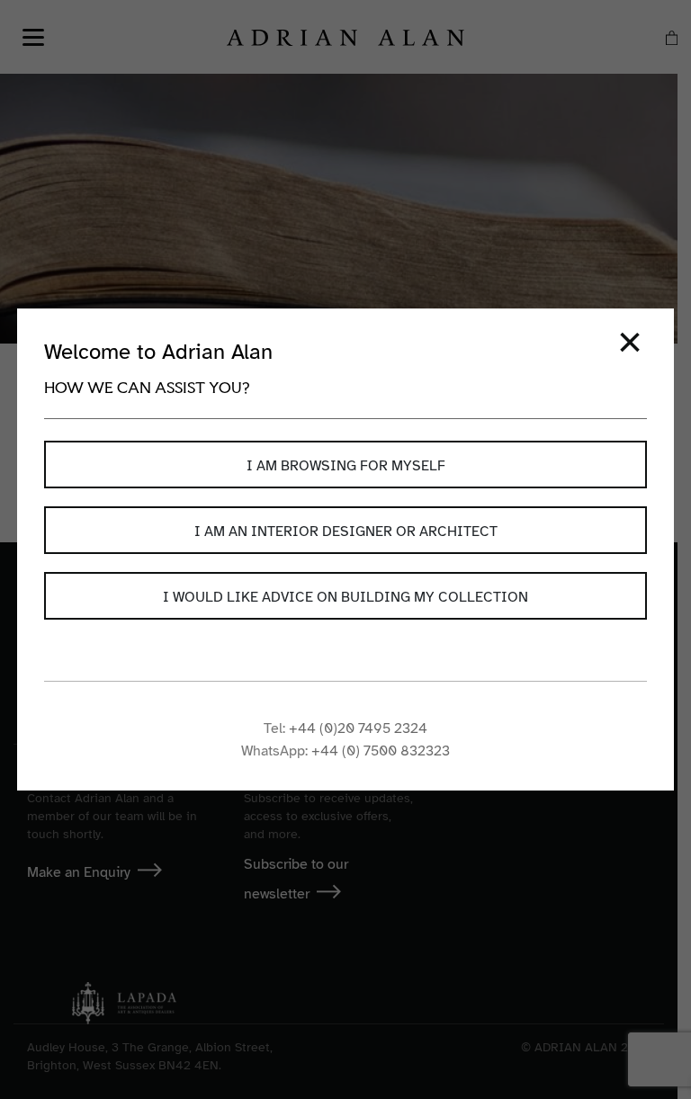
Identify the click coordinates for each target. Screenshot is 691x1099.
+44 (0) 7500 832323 (380, 751)
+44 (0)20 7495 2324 (358, 728)
